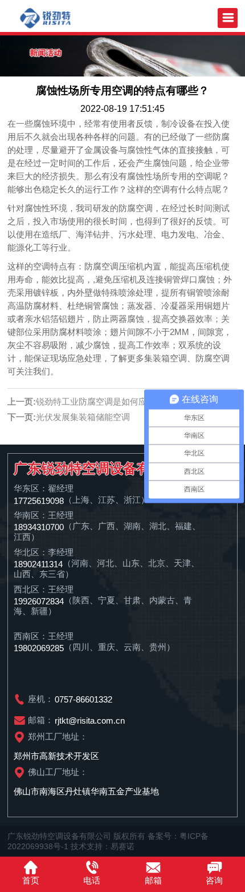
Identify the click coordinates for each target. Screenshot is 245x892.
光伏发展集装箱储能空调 (83, 417)
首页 (30, 880)
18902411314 (38, 563)
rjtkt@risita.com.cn (90, 720)
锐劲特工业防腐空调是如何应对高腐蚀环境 (117, 401)
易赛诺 (122, 846)
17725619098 (39, 500)
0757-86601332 (83, 699)
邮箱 (153, 880)
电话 (91, 880)
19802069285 (39, 648)
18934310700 (39, 526)
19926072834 (39, 601)
